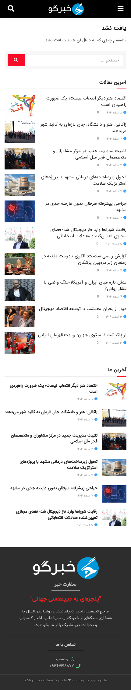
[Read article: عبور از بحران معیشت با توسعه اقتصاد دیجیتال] (20, 317)
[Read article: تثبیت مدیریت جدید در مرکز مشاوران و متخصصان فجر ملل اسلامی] (20, 159)
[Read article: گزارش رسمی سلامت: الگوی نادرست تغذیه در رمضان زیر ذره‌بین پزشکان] (20, 264)
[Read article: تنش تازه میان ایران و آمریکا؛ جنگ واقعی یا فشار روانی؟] (20, 290)
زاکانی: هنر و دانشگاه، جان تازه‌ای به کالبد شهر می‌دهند (83, 127)
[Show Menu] (120, 9)
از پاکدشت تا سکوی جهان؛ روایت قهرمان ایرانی (82, 335)
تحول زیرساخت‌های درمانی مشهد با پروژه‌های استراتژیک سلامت (83, 180)
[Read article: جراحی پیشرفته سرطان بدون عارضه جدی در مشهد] (20, 211)
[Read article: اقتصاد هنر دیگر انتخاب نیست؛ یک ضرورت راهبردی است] (20, 106)
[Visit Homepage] (66, 9)
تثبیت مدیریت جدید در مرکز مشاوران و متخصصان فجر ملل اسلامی (89, 154)
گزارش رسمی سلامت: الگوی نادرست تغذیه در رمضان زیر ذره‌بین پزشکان (84, 259)
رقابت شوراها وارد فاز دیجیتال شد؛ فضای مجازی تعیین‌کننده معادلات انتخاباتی (88, 233)
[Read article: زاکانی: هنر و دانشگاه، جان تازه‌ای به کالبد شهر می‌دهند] (20, 132)
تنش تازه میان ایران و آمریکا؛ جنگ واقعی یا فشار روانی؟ (85, 285)
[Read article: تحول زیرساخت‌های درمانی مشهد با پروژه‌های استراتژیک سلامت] (20, 185)
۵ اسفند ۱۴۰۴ (114, 244)
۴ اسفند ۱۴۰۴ (114, 270)
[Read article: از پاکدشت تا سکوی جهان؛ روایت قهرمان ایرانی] (20, 343)
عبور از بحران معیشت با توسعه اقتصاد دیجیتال (82, 308)
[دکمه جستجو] (11, 9)
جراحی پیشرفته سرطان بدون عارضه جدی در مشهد (85, 207)
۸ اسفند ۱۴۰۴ (114, 112)
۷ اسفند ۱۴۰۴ (114, 139)
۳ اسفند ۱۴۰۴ (114, 317)
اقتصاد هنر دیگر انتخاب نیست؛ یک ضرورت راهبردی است (86, 101)
